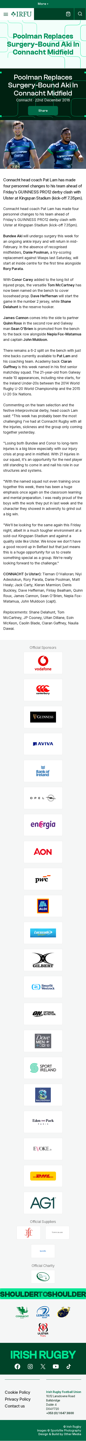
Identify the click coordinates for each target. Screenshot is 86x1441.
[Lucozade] (43, 933)
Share (43, 110)
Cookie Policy (17, 1392)
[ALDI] (43, 906)
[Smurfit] (43, 987)
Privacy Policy (18, 1399)
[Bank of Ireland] (43, 771)
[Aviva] (43, 744)
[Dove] (43, 1041)
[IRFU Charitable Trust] (43, 1276)
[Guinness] (43, 717)
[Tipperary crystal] (57, 1232)
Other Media (72, 1434)
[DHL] (43, 1176)
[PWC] (43, 879)
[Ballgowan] (43, 1095)
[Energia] (43, 825)
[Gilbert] (43, 960)
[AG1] (43, 1203)
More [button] (42, 4)
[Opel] (43, 798)
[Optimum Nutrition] (43, 1014)
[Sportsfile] (43, 1251)
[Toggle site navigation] (5, 14)
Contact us (15, 1406)
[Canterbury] (43, 690)
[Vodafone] (43, 663)
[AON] (43, 852)
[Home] (21, 14)
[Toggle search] (80, 14)
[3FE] (28, 1232)
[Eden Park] (43, 1122)
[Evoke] (43, 1149)
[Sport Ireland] (43, 1068)
